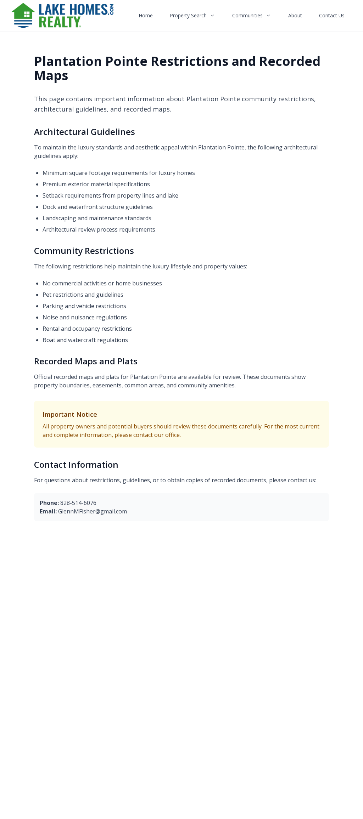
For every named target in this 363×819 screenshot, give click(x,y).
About (295, 15)
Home (146, 15)
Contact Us (332, 15)
